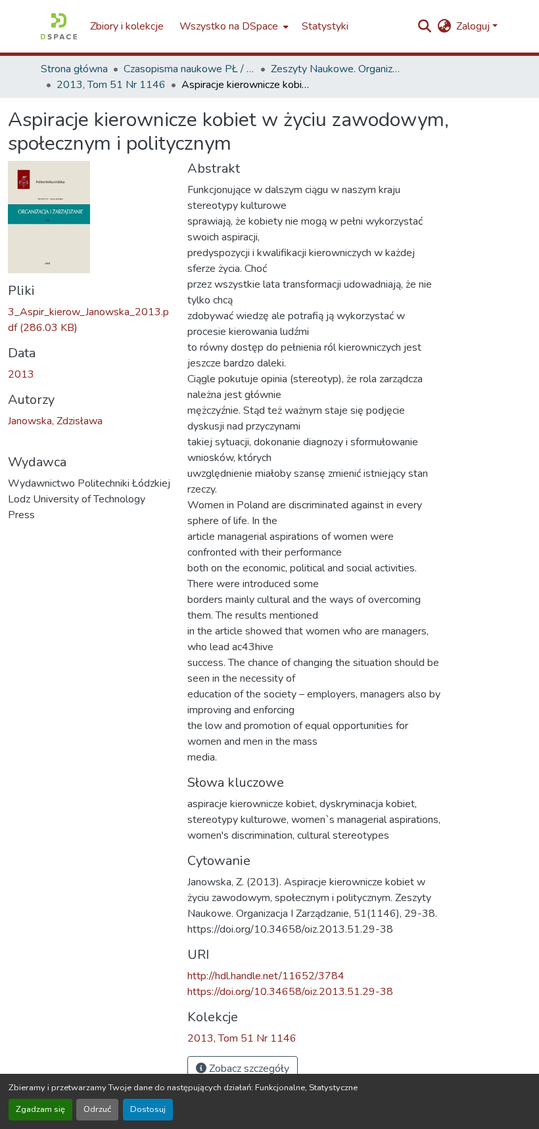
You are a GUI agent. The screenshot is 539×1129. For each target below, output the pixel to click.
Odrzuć (97, 1109)
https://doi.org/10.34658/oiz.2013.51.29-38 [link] (290, 992)
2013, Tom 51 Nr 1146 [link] (111, 84)
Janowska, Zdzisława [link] (55, 421)
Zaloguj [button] (474, 26)
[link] (90, 320)
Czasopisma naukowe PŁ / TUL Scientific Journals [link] (189, 69)
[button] (59, 26)
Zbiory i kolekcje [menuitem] (127, 26)
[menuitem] (233, 26)
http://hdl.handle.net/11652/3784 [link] (265, 976)
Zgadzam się (40, 1109)
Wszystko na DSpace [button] (228, 26)
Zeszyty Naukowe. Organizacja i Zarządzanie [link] (336, 69)
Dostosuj (148, 1109)
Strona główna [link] (74, 69)
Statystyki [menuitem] (325, 26)
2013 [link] (21, 374)
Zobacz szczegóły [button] (247, 1068)
